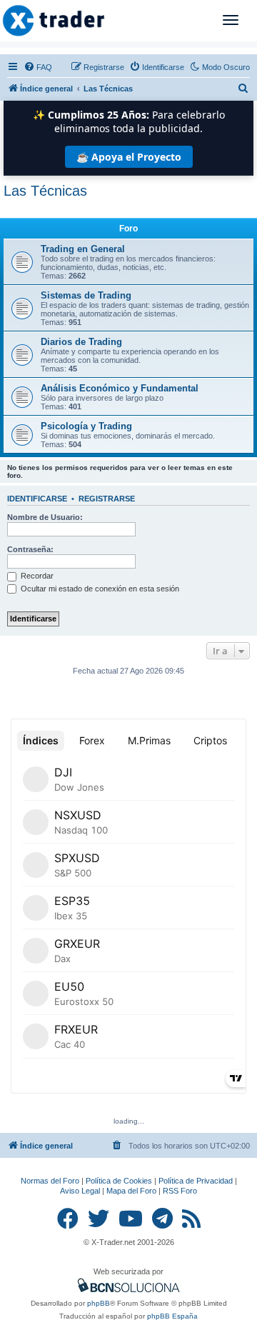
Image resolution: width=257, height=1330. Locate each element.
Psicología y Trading (86, 426)
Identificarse (37, 498)
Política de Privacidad (195, 1180)
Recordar (36, 575)
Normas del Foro (50, 1180)
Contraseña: (30, 549)
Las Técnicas (45, 191)
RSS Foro (180, 1190)
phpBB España (172, 1316)
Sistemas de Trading (86, 295)
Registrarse (107, 498)
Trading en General (83, 249)
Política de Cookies (119, 1180)
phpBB (98, 1303)
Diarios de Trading (81, 341)
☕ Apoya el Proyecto (128, 157)
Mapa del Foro (131, 1190)
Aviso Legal (80, 1190)
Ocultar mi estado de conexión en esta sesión (99, 588)
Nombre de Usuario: (45, 517)
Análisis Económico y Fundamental (119, 388)
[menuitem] (38, 67)
